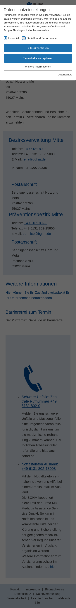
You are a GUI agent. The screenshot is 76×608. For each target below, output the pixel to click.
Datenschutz (65, 74)
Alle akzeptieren (38, 48)
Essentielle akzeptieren (38, 58)
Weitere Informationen (38, 66)
